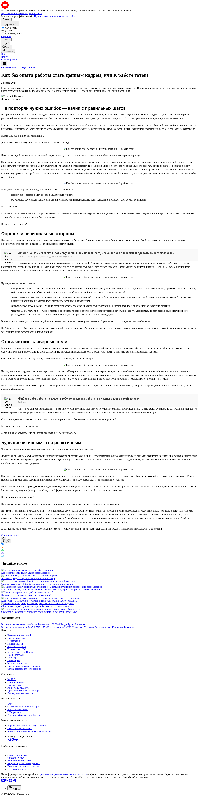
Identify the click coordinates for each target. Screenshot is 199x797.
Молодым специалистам (22, 67)
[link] (6, 47)
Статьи (5, 67)
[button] (4, 54)
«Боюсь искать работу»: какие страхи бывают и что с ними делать (36, 606)
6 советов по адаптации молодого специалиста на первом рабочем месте (40, 612)
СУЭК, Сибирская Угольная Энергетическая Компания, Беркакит (99, 627)
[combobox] (14, 787)
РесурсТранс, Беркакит (73, 624)
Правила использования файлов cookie (54, 16)
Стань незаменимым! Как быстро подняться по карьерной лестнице (37, 584)
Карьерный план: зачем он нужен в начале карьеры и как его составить (39, 600)
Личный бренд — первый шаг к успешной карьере (28, 578)
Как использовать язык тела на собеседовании (25, 572)
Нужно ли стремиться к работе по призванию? (26, 595)
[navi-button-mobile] (4, 63)
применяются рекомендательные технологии (63, 774)
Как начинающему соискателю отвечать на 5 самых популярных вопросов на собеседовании (50, 589)
